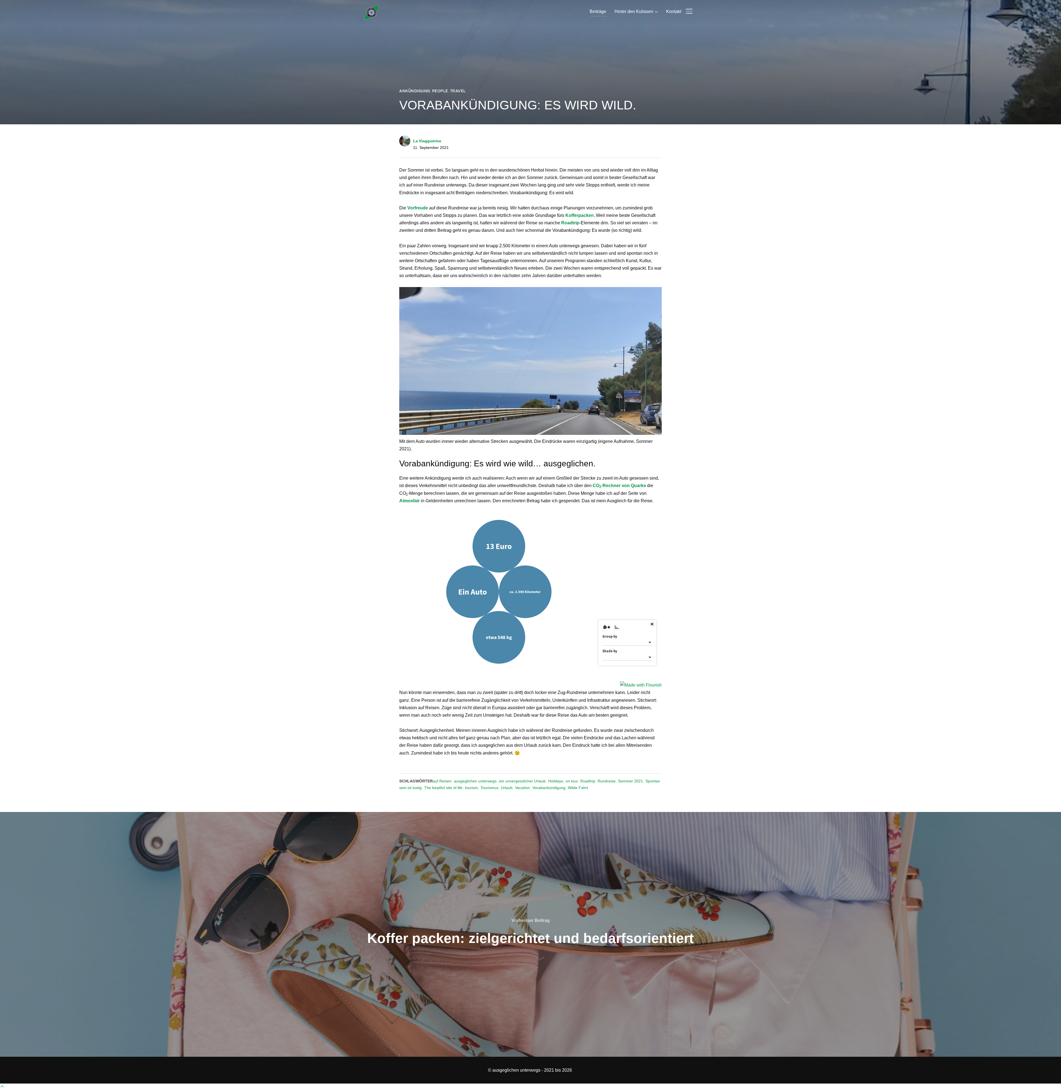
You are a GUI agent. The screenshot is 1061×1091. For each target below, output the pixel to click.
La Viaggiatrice (427, 141)
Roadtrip (587, 781)
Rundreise (607, 781)
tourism (471, 787)
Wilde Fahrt (578, 787)
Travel (458, 90)
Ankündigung (414, 90)
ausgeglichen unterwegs (475, 781)
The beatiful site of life (443, 787)
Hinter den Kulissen (633, 11)
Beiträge (598, 11)
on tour (572, 781)
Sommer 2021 (630, 781)
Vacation (522, 787)
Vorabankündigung (548, 787)
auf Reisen (442, 781)
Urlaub (507, 787)
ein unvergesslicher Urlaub (522, 781)
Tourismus (489, 787)
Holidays (555, 781)
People (440, 90)
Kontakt (673, 11)
